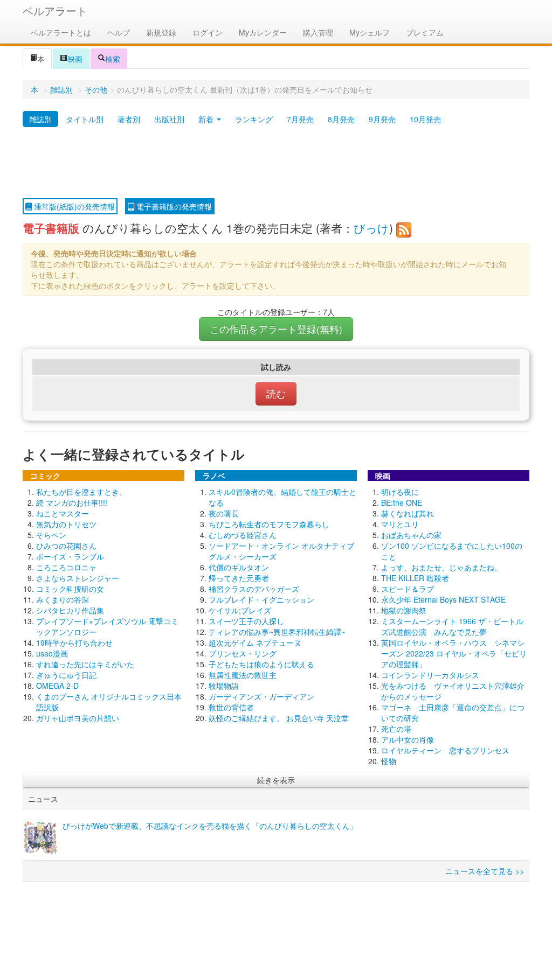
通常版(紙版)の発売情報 (73, 206)
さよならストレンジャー (77, 577)
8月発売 (341, 119)
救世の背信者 (231, 707)
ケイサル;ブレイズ (240, 610)
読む (276, 393)
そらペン (51, 534)
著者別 (129, 119)
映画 (74, 58)
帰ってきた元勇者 (239, 577)
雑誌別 (61, 89)
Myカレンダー (263, 32)
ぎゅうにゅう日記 (66, 674)
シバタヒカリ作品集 (70, 610)
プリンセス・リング (243, 653)
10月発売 (425, 119)
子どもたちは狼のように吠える (261, 664)
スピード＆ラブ (407, 588)
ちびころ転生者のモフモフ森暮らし (269, 524)
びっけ (371, 228)
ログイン (207, 32)
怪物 (388, 761)
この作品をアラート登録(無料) (276, 329)
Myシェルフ (369, 32)
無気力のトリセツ (66, 524)
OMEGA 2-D (57, 685)
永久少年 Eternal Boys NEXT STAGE (443, 599)
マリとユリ (400, 524)
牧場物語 (224, 685)
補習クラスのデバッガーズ (254, 588)
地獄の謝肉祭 (403, 610)
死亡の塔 (396, 728)
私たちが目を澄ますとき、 (81, 491)
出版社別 (169, 119)
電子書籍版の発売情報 (173, 206)
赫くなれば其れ (407, 513)
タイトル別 (85, 119)
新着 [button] (207, 119)
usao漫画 (52, 653)
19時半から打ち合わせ (74, 642)
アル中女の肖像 (407, 739)
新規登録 (161, 32)
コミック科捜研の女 (70, 588)
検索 (112, 58)
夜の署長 (224, 513)
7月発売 (300, 119)
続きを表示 (276, 779)
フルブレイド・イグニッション (261, 599)
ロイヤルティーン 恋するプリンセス (445, 750)
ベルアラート (55, 10)
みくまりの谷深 (62, 599)
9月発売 (382, 119)
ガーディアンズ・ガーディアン (261, 696)
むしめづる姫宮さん (243, 534)
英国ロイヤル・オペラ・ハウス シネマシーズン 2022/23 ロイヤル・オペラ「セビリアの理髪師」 (454, 653)
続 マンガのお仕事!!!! (71, 502)
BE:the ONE (401, 502)
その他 (96, 89)
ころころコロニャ (66, 567)
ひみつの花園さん (66, 545)
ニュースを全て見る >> (484, 870)
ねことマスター (62, 513)
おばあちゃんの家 (411, 534)
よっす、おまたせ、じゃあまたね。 (441, 567)
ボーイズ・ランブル (70, 556)
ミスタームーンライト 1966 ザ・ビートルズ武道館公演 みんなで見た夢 (452, 626)
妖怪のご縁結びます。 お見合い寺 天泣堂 (279, 717)
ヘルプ (118, 32)
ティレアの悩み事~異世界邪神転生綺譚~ (277, 631)
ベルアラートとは (61, 32)
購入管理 (318, 32)
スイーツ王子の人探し (246, 621)
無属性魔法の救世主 (243, 674)
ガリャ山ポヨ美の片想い (77, 717)
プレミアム (425, 32)
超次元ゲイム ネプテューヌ (255, 642)
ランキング (254, 119)
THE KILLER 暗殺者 (415, 577)
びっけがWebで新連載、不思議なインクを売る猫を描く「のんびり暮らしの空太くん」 (210, 825)
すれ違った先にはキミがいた (85, 664)
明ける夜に (400, 491)
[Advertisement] (276, 163)
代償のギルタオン (239, 567)
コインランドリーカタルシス (430, 674)
